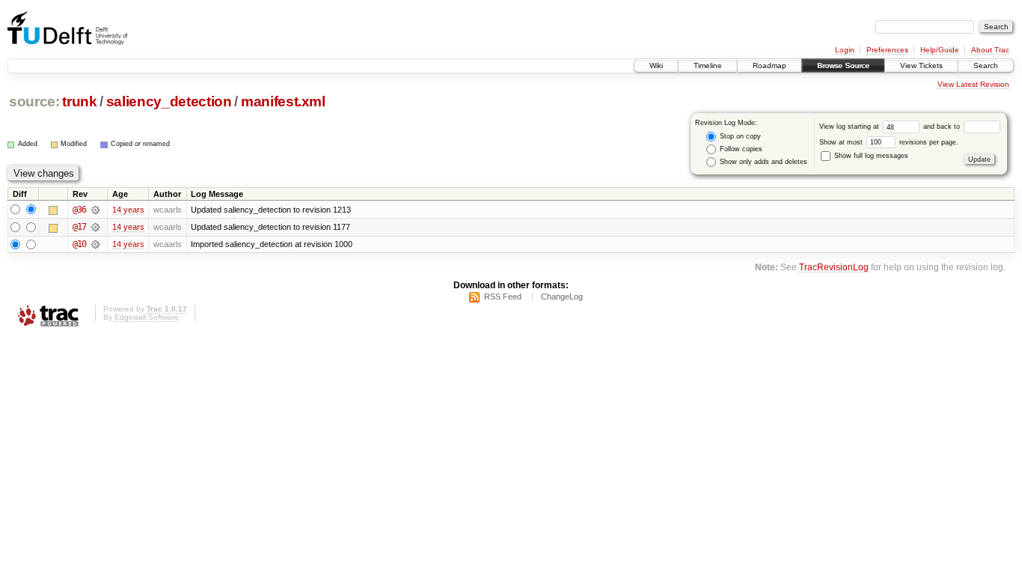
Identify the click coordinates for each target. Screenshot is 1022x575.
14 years (128, 209)
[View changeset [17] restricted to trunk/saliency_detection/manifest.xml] (95, 227)
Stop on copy (739, 136)
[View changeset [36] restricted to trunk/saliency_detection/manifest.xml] (95, 209)
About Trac (990, 50)
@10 (79, 244)
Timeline (708, 65)
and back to (942, 126)
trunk (79, 101)
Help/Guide (939, 50)
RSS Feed (502, 296)
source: (34, 101)
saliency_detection (169, 101)
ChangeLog (562, 296)
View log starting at (850, 126)
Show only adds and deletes (762, 161)
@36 (79, 209)
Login (844, 50)
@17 (79, 227)
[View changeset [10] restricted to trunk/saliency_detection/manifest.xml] (95, 244)
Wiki (656, 65)
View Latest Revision (973, 84)
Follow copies (739, 149)
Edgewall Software (146, 317)
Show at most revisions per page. (888, 142)
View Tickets (921, 65)
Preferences (887, 50)
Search (985, 65)
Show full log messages (870, 155)
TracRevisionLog (834, 267)
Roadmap (769, 65)
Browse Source (843, 65)
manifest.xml (283, 101)
